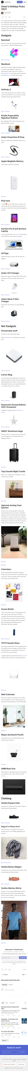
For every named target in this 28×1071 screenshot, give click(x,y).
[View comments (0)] (6, 17)
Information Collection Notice (15, 962)
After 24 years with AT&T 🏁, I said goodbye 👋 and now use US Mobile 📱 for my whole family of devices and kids (10, 1023)
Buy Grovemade (5, 371)
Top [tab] (3, 1003)
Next (23, 974)
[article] (14, 1011)
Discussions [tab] (12, 1003)
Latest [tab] (6, 1003)
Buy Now (3, 197)
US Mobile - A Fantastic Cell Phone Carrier (9, 1020)
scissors (3, 776)
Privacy (15, 1059)
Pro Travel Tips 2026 (7, 1031)
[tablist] (7, 984)
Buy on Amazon (5, 60)
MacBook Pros (7, 75)
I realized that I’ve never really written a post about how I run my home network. (10, 1011)
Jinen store (24, 656)
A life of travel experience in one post (10, 1033)
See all (4, 1040)
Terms (19, 1059)
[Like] (2, 17)
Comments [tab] (4, 984)
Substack (7, 1068)
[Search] (25, 1002)
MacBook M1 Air (5, 73)
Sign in (25, 2)
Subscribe (19, 2)
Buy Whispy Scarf (6, 863)
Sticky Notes (9, 337)
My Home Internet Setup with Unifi (10, 1007)
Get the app (21, 1064)
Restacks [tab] (11, 984)
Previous (6, 974)
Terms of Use (21, 961)
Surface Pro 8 (16, 234)
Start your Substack (10, 1064)
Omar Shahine (8, 12)
